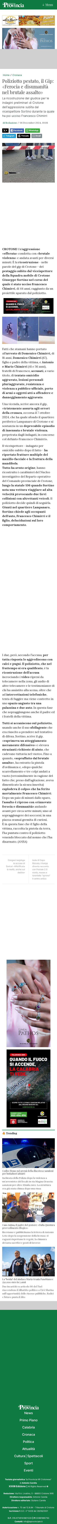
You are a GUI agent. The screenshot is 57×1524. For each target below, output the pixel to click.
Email (38, 136)
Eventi (28, 1470)
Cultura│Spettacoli (28, 1456)
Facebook (18, 130)
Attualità (28, 1449)
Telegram (10, 136)
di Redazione (10, 122)
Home (6, 75)
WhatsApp (33, 130)
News (28, 1413)
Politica (28, 1442)
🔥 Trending (9, 1133)
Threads (25, 136)
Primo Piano (29, 1420)
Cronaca (17, 75)
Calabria (28, 1427)
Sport (28, 1463)
